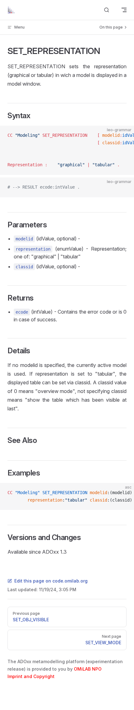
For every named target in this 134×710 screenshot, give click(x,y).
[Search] (106, 10)
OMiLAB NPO (88, 669)
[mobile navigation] (124, 10)
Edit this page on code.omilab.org (51, 580)
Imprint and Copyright (31, 676)
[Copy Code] (124, 135)
